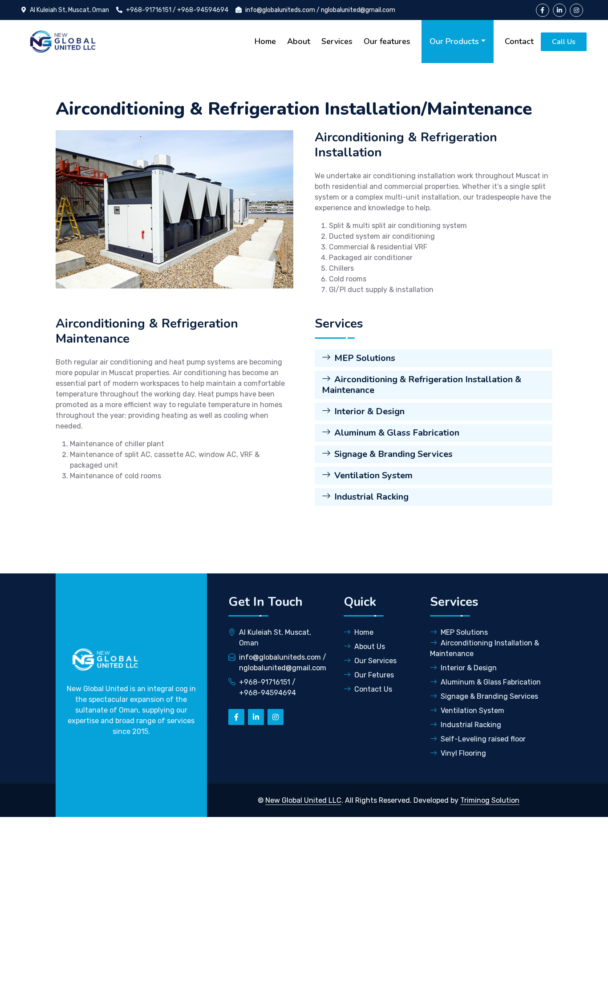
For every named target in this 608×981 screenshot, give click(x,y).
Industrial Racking (371, 497)
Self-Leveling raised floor (483, 739)
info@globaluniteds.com (280, 10)
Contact (519, 41)
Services (337, 41)
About (298, 41)
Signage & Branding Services (393, 454)
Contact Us (373, 689)
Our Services (375, 661)
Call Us (564, 42)
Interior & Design (369, 411)
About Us (369, 646)
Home (265, 41)
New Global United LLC (303, 800)
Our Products (454, 41)
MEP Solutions (364, 358)
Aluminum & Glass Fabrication (396, 433)
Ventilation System (373, 475)
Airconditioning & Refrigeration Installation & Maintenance (421, 384)
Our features (387, 41)
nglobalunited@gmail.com (358, 10)
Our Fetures (374, 675)
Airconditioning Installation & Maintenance (484, 648)
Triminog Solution (489, 800)
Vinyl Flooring (463, 753)
